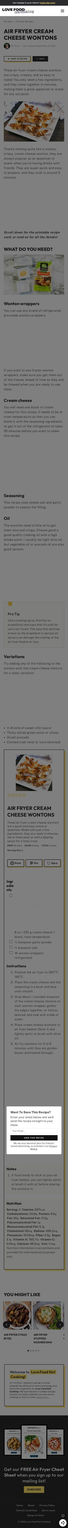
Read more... (43, 1397)
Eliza (17, 46)
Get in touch (48, 1510)
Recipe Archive (35, 1515)
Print (17, 863)
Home (19, 1505)
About (31, 1505)
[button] (9, 795)
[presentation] (17, 1315)
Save (42, 58)
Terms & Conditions (26, 1510)
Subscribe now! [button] (47, 3)
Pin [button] (35, 863)
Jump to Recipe (18, 58)
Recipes (8, 21)
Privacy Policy (47, 1505)
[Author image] (7, 46)
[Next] (59, 1324)
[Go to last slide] (6, 1324)
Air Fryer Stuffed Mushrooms (43, 1338)
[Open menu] (62, 11)
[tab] (28, 1350)
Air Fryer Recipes (24, 21)
